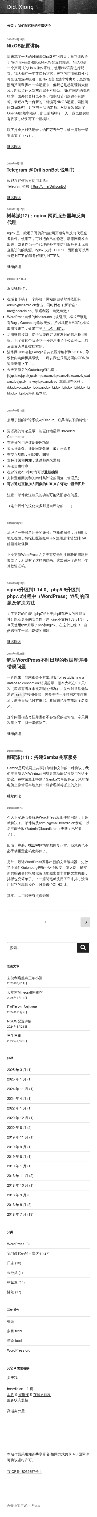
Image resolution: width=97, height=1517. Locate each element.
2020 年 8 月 (16, 1127)
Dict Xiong (20, 7)
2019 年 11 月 (17, 1137)
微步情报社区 (28, 537)
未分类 (12, 1272)
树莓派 (12, 1282)
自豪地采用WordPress (23, 1505)
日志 (10, 1262)
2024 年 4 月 (16, 1098)
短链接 (23, 1394)
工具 (10, 1394)
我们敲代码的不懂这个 (24, 1253)
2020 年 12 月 (17, 1117)
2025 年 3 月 (16, 1069)
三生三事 (14, 1035)
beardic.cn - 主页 (20, 1388)
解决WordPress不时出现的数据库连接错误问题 (47, 663)
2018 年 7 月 (16, 1214)
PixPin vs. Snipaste (22, 1006)
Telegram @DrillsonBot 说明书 (40, 169)
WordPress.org (18, 1350)
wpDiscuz (46, 419)
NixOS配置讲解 (23, 45)
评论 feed (14, 1340)
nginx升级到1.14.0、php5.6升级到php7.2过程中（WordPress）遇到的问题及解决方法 (48, 596)
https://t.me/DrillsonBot (48, 186)
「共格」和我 (53, 328)
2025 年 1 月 (16, 1078)
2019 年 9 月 (16, 1146)
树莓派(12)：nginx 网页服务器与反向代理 (46, 218)
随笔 (10, 1291)
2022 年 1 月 (16, 1107)
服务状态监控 (17, 1399)
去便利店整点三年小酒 (24, 977)
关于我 (12, 1377)
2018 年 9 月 (16, 1194)
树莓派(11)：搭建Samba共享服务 (42, 756)
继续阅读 (14, 146)
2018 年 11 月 (17, 1175)
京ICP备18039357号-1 (24, 1471)
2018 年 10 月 (17, 1185)
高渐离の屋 (16, 1410)
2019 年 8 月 (16, 1156)
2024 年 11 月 (17, 1088)
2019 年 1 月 (16, 1165)
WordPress (15, 1243)
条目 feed (14, 1330)
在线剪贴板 (42, 1394)
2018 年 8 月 (16, 1204)
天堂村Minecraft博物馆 (25, 992)
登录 (10, 1321)
